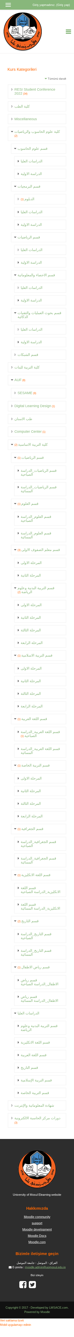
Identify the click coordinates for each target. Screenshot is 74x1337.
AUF (18, 380)
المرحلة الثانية (31, 575)
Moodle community (37, 1217)
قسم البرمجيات (29, 186)
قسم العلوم (29, 504)
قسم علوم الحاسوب (33, 149)
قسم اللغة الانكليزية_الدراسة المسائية (40, 906)
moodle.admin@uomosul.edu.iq (45, 1267)
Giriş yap (63, 5)
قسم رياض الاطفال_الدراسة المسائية (39, 999)
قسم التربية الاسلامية (36, 655)
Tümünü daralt (57, 78)
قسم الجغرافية (32, 829)
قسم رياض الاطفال (35, 967)
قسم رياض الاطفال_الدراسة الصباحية (39, 982)
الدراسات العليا (31, 161)
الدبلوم (29, 199)
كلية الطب (22, 106)
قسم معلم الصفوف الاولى (40, 550)
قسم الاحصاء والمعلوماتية (36, 275)
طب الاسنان (23, 419)
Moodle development (37, 1229)
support (37, 1223)
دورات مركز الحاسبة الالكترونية (37, 1118)
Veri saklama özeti (12, 1320)
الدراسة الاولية (31, 174)
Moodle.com (37, 1242)
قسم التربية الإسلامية (36, 1080)
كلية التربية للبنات (27, 367)
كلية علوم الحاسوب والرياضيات (37, 132)
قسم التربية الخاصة (35, 765)
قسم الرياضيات (29, 237)
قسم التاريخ (30, 921)
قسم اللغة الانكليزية (36, 875)
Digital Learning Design (32, 406)
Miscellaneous (25, 119)
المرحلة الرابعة (32, 643)
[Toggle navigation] (68, 31)
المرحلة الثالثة (31, 630)
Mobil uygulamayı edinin (15, 1324)
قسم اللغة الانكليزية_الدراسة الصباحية (40, 890)
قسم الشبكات (28, 355)
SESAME (25, 393)
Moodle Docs (37, 1235)
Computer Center (28, 432)
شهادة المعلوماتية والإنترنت (34, 1105)
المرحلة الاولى (31, 563)
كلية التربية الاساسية (33, 445)
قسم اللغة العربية (34, 719)
